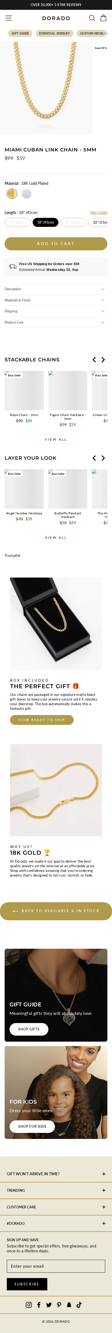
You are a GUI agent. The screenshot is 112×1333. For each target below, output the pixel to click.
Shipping (11, 311)
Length (21, 212)
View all (56, 439)
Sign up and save (23, 1240)
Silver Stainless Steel (26, 194)
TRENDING (16, 1190)
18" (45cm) (45, 222)
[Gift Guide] (56, 995)
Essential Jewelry (54, 33)
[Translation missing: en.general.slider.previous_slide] (94, 360)
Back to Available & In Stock (59, 911)
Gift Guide (20, 33)
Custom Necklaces (96, 33)
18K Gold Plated (12, 194)
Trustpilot (12, 555)
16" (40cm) (17, 222)
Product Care (14, 322)
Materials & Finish (17, 300)
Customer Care (21, 1207)
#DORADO (15, 1223)
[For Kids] (56, 1092)
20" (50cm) (73, 222)
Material (26, 183)
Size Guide (98, 212)
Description (13, 289)
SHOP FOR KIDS (32, 1126)
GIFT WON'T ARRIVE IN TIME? (33, 1173)
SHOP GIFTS (29, 1029)
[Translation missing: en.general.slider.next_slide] (103, 360)
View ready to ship (41, 720)
